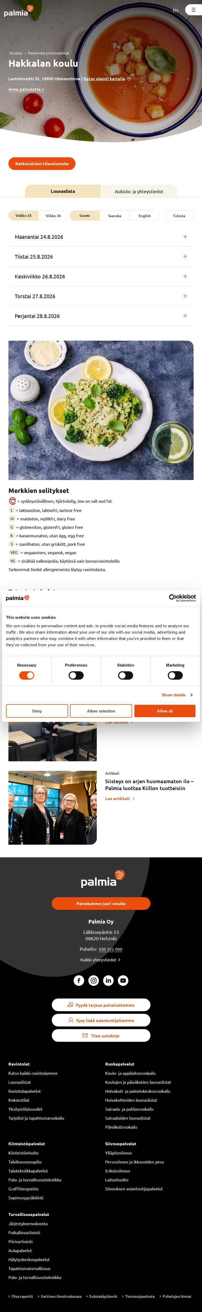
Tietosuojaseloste (140, 1296)
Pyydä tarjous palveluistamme (105, 1005)
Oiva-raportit (22, 1296)
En (175, 10)
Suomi (84, 215)
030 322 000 (110, 949)
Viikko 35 (24, 215)
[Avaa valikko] (193, 9)
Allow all (165, 711)
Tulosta (179, 215)
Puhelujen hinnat (177, 1296)
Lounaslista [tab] (63, 191)
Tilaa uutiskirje (105, 1035)
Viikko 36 (53, 215)
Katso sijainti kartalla (104, 78)
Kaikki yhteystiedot (98, 959)
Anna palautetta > (26, 89)
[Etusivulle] (19, 11)
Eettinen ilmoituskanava (61, 1296)
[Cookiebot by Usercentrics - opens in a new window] (173, 598)
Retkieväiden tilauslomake (42, 163)
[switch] (76, 675)
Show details (174, 695)
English (145, 215)
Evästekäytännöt (103, 1296)
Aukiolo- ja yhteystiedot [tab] (139, 191)
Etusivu (16, 52)
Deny (37, 711)
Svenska (114, 215)
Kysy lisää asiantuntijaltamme (105, 1020)
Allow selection (101, 711)
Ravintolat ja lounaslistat (48, 52)
